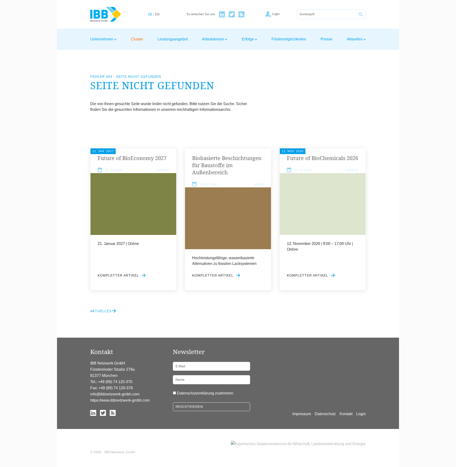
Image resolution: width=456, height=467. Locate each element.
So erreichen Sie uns (200, 14)
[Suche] (361, 14)
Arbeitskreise (213, 39)
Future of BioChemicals (322, 157)
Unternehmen (102, 39)
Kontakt (346, 414)
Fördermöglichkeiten (288, 39)
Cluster (137, 39)
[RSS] (241, 14)
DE (150, 14)
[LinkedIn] (222, 14)
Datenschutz (325, 414)
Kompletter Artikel (119, 275)
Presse (326, 39)
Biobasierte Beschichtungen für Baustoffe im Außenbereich (226, 165)
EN (157, 14)
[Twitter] (232, 14)
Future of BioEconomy (132, 157)
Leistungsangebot (172, 39)
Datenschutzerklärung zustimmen (205, 393)
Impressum (301, 414)
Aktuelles (355, 39)
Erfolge (248, 39)
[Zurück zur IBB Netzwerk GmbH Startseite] (114, 14)
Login (361, 414)
